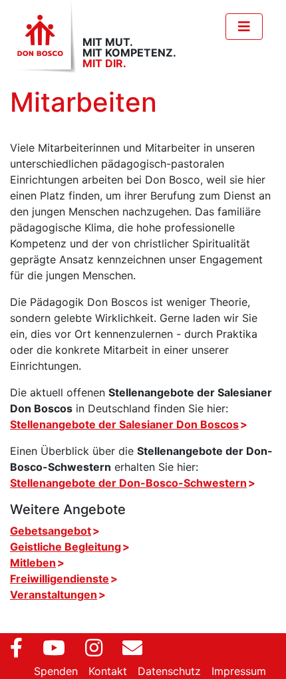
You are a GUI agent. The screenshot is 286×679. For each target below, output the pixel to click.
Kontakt (107, 671)
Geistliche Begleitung (65, 546)
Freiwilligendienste (59, 578)
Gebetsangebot (50, 530)
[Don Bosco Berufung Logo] (43, 36)
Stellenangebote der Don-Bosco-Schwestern (128, 482)
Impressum (239, 671)
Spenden (56, 671)
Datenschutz (169, 671)
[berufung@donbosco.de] (127, 643)
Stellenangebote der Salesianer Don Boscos (124, 424)
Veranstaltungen (53, 594)
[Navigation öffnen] (244, 26)
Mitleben (33, 562)
